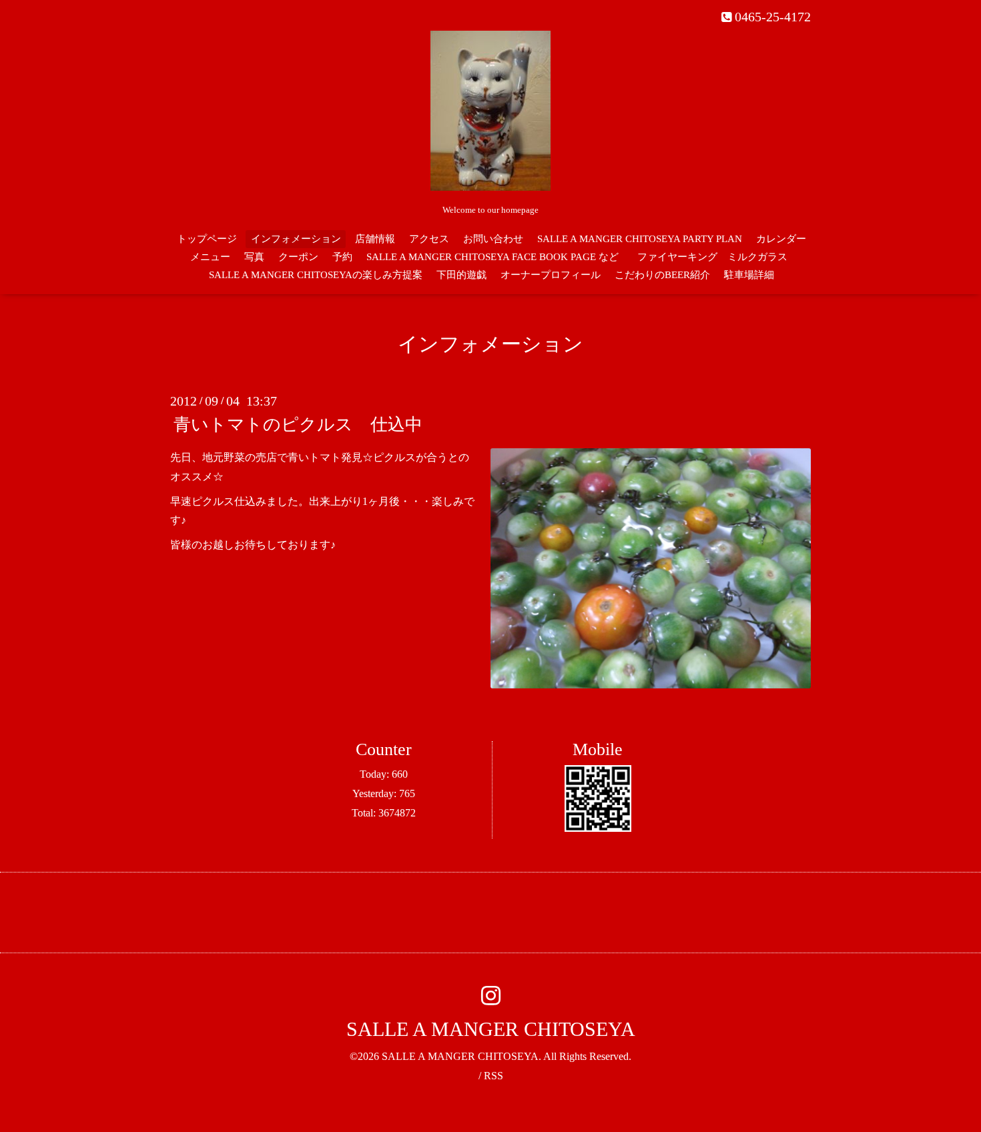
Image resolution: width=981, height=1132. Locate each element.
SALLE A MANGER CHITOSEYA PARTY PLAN (639, 238)
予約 (342, 256)
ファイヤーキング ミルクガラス (717, 256)
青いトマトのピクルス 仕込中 (298, 424)
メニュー (210, 256)
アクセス (429, 238)
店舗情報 (375, 238)
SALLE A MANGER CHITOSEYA (490, 1029)
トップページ (207, 238)
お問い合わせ (493, 238)
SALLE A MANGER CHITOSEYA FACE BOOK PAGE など (492, 256)
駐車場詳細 (749, 274)
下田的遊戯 (461, 274)
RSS (493, 1075)
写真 (254, 256)
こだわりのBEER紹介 (662, 274)
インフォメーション (296, 238)
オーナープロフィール (551, 274)
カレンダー (781, 238)
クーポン (298, 256)
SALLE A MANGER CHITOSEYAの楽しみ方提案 (315, 274)
